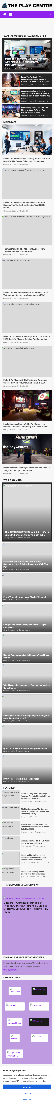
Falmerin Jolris (23, 164)
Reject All (27, 1099)
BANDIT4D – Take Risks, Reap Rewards (21, 779)
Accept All (27, 1087)
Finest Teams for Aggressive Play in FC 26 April (24, 597)
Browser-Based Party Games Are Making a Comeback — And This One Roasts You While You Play (25, 564)
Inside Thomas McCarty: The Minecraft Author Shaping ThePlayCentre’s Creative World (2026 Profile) (24, 205)
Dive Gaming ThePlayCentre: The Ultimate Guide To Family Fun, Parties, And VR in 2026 (34, 110)
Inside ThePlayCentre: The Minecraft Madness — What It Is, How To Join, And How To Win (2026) (35, 79)
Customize (27, 1093)
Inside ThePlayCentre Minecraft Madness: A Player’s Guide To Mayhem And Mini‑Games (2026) (26, 61)
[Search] (49, 14)
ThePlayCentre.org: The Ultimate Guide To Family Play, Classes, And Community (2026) (35, 811)
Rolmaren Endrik (26, 68)
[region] (27, 1085)
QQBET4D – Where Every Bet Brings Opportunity (25, 748)
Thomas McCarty (23, 569)
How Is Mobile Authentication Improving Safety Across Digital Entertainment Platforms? (33, 857)
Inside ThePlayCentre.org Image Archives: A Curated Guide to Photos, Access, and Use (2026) (35, 796)
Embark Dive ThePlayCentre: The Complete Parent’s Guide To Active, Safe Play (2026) (35, 826)
